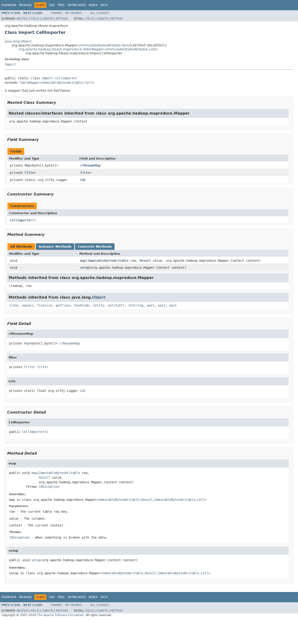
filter (85, 172)
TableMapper (30, 82)
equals (27, 305)
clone (13, 305)
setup (84, 267)
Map (27, 165)
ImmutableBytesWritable (100, 45)
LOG (83, 180)
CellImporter (21, 220)
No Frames (73, 13)
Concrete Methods (95, 246)
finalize (44, 305)
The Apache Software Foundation (60, 615)
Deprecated (77, 5)
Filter (30, 172)
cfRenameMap (90, 165)
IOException (49, 486)
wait (150, 305)
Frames (56, 13)
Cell (152, 49)
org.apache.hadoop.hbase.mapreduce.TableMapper (61, 49)
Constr (47, 18)
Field (35, 18)
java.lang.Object (18, 41)
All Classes (99, 13)
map (83, 260)
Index (93, 5)
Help (104, 5)
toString (135, 305)
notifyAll (116, 305)
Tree (61, 5)
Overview (8, 5)
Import (10, 64)
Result (127, 45)
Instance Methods (55, 246)
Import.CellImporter (59, 78)
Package (25, 5)
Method (62, 18)
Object (98, 297)
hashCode (81, 305)
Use (52, 5)
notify (98, 305)
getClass (63, 305)
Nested (22, 18)
